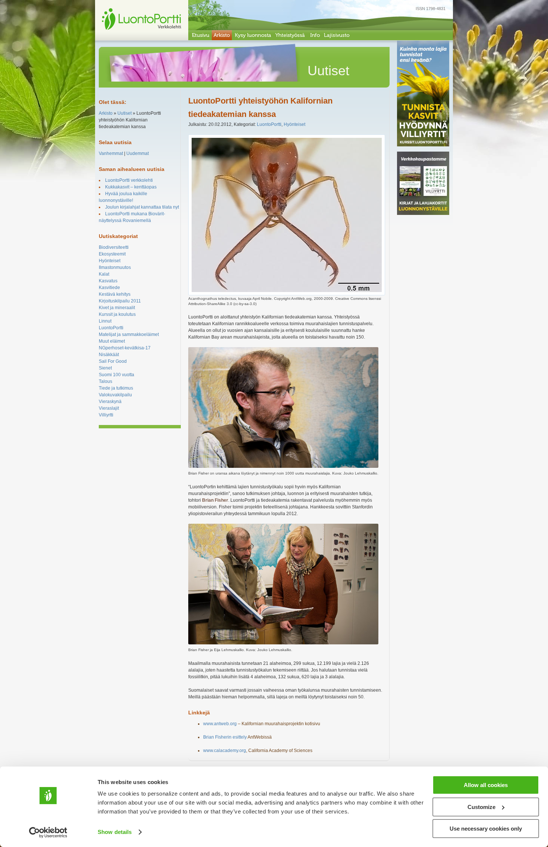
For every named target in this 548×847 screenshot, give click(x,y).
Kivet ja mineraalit (117, 307)
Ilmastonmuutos (115, 267)
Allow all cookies (486, 785)
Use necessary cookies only (486, 828)
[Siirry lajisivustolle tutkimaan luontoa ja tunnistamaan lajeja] (337, 35)
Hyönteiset (109, 260)
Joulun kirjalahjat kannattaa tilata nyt (142, 207)
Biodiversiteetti (114, 247)
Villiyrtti (106, 415)
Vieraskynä (110, 401)
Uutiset (124, 113)
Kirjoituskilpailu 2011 (120, 301)
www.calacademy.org (224, 750)
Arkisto (106, 113)
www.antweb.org (220, 723)
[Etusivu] (200, 35)
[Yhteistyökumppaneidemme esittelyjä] (290, 35)
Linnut (105, 321)
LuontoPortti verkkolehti (129, 180)
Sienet (105, 368)
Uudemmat (137, 153)
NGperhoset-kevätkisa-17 (125, 347)
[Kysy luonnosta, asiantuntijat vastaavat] (252, 35)
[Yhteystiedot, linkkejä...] (314, 35)
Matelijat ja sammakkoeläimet (129, 334)
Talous (105, 381)
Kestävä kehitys (114, 294)
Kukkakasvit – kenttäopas (131, 187)
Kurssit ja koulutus (117, 314)
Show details (115, 832)
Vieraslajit (109, 408)
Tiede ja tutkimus (116, 388)
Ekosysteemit (112, 254)
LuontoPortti (111, 327)
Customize (481, 807)
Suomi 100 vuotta (116, 374)
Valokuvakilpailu (115, 394)
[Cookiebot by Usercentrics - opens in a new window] (48, 832)
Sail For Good (113, 361)
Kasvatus (108, 280)
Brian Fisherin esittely (225, 737)
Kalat (104, 274)
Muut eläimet (112, 341)
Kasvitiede (109, 287)
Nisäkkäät (109, 354)
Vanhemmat (111, 153)
